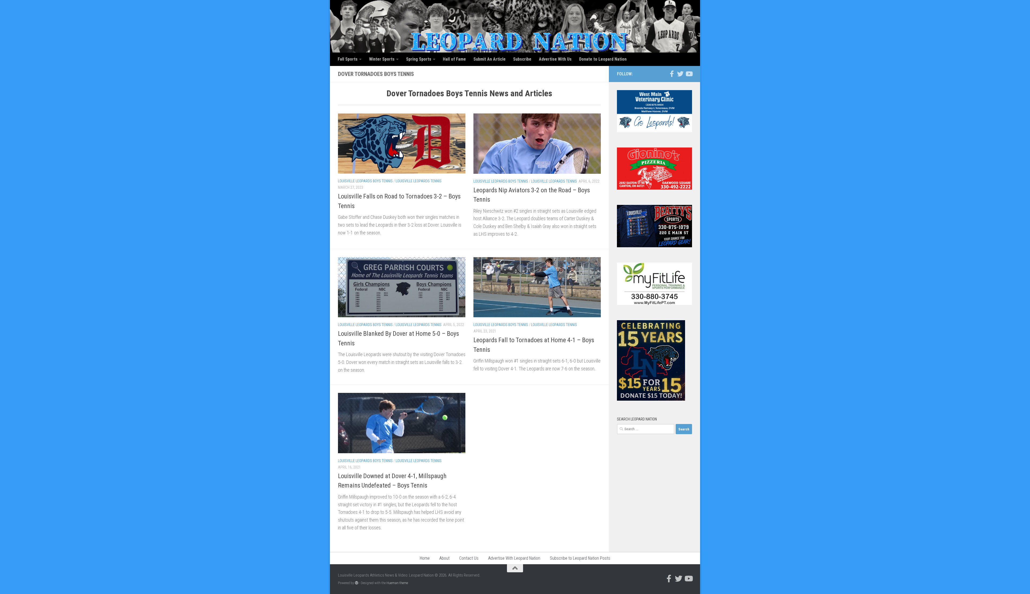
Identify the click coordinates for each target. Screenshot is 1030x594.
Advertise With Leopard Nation (514, 558)
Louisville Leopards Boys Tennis (365, 181)
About (444, 558)
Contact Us (469, 558)
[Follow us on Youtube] (689, 74)
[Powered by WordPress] (356, 583)
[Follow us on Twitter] (680, 74)
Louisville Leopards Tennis (419, 181)
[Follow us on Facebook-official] (671, 74)
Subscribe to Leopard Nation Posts (580, 558)
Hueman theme (397, 583)
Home (425, 558)
